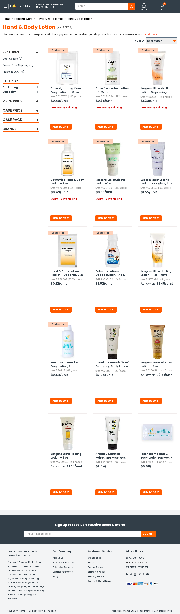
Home (7, 19)
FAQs (91, 562)
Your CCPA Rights (16, 610)
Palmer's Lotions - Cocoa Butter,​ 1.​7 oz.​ (110, 273)
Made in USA (13, 71)
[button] (144, 7)
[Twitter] (131, 574)
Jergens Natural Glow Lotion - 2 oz (156, 364)
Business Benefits (63, 571)
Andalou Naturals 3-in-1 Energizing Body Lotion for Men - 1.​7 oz (112, 364)
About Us (58, 558)
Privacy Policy (96, 576)
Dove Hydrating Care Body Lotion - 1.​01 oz (65, 90)
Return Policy (95, 567)
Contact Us (94, 558)
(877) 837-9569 (135, 558)
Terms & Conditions (99, 581)
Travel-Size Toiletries (49, 19)
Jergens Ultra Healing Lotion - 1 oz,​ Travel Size (155, 273)
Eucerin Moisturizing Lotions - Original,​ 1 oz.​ (156, 181)
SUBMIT (148, 534)
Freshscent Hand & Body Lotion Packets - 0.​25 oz (156, 456)
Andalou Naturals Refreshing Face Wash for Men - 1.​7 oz (111, 456)
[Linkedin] (135, 573)
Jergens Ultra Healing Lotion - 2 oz (65, 455)
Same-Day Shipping (18, 65)
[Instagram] (139, 574)
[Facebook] (127, 574)
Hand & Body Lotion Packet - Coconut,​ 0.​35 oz (67, 273)
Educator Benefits (63, 567)
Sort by (139, 40)
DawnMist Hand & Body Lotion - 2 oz (67, 181)
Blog (55, 576)
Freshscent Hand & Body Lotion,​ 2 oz (64, 364)
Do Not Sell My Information (42, 610)
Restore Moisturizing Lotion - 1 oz (110, 181)
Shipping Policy (96, 571)
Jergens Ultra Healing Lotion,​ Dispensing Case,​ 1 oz (155, 90)
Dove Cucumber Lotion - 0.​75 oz (112, 90)
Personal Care (23, 19)
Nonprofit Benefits (63, 562)
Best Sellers (12, 58)
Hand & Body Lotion (79, 19)
